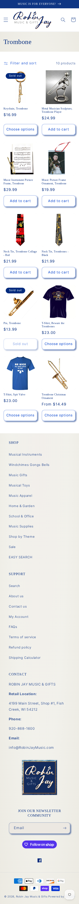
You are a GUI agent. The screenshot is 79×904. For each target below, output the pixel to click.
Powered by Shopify (61, 896)
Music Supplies (21, 526)
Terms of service (22, 637)
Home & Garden (22, 506)
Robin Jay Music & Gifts (32, 896)
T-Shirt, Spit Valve (14, 394)
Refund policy (20, 647)
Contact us (18, 606)
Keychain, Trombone (16, 108)
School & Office (21, 516)
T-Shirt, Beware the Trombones (53, 325)
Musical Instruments (25, 454)
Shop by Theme (22, 537)
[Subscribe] (65, 828)
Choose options (20, 129)
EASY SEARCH (20, 557)
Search (14, 586)
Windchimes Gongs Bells (29, 465)
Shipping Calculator (25, 658)
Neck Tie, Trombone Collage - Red (20, 253)
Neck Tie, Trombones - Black (55, 253)
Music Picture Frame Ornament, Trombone (54, 181)
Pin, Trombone (12, 323)
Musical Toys (19, 485)
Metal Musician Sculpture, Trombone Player (57, 110)
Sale (12, 547)
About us (16, 596)
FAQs (13, 627)
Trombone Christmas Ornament (54, 396)
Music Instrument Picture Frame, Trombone (18, 181)
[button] (6, 20)
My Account (18, 617)
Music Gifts (18, 475)
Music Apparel (20, 496)
